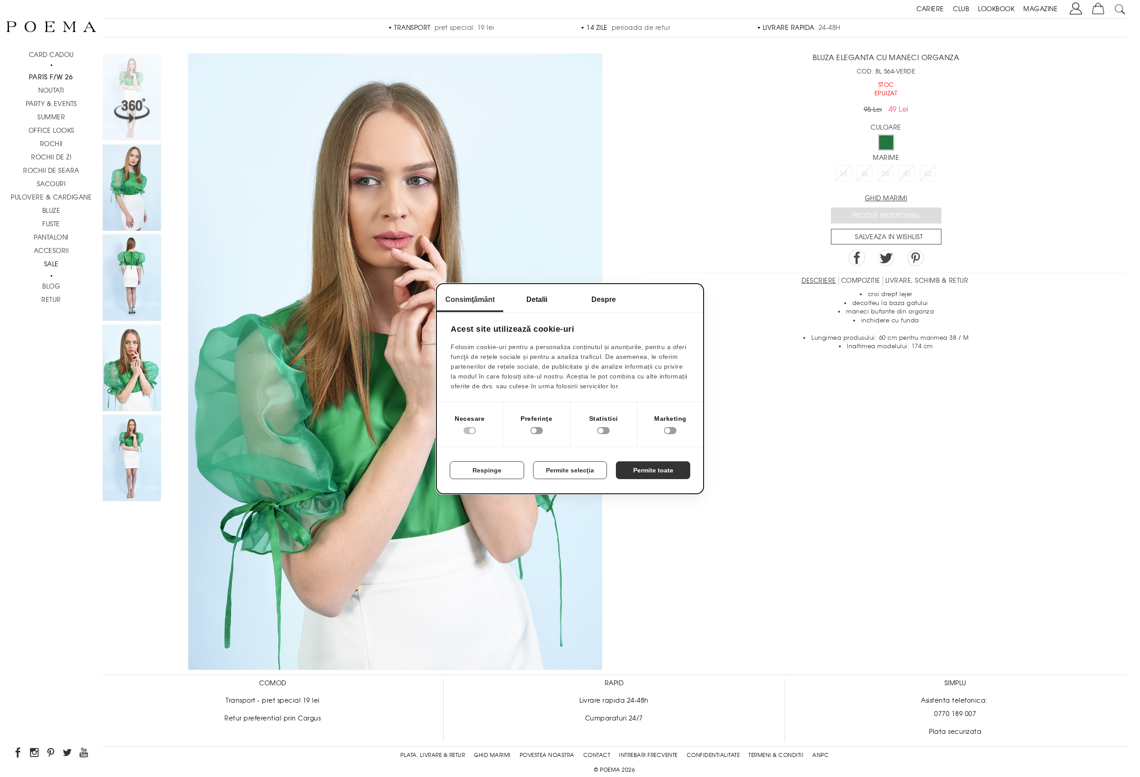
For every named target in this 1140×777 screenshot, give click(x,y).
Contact (597, 755)
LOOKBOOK (996, 8)
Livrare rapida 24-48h (614, 700)
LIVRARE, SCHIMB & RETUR (927, 280)
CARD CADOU (51, 54)
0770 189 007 (955, 713)
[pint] (51, 754)
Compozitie (860, 280)
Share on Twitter (886, 258)
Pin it (916, 258)
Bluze (51, 210)
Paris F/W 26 (51, 77)
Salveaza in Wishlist (889, 236)
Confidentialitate (713, 755)
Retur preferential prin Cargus (272, 718)
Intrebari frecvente (648, 755)
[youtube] (84, 754)
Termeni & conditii (776, 755)
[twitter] (68, 754)
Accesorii (51, 250)
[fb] (18, 754)
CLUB (961, 8)
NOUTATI (51, 90)
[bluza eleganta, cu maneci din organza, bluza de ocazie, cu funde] (131, 189)
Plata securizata (955, 731)
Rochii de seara (51, 170)
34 (843, 173)
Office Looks (51, 130)
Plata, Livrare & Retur (432, 755)
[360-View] (131, 98)
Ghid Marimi (492, 755)
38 (885, 173)
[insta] (35, 754)
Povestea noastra (547, 755)
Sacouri (51, 183)
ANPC (820, 755)
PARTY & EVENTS (51, 103)
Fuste (51, 224)
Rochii (51, 143)
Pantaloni (51, 237)
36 (864, 173)
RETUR (51, 299)
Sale (51, 264)
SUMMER (51, 117)
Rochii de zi (51, 157)
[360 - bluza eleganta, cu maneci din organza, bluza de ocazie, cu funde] (131, 459)
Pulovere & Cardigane (51, 197)
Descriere (819, 280)
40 (907, 173)
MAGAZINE (1040, 8)
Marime (886, 157)
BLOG (51, 286)
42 (928, 173)
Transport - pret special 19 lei (273, 700)
